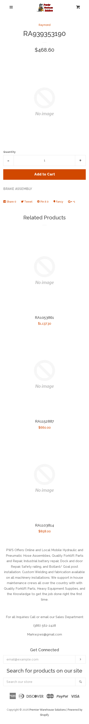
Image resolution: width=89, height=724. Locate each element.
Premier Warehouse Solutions (47, 709)
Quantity (9, 151)
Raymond (45, 24)
